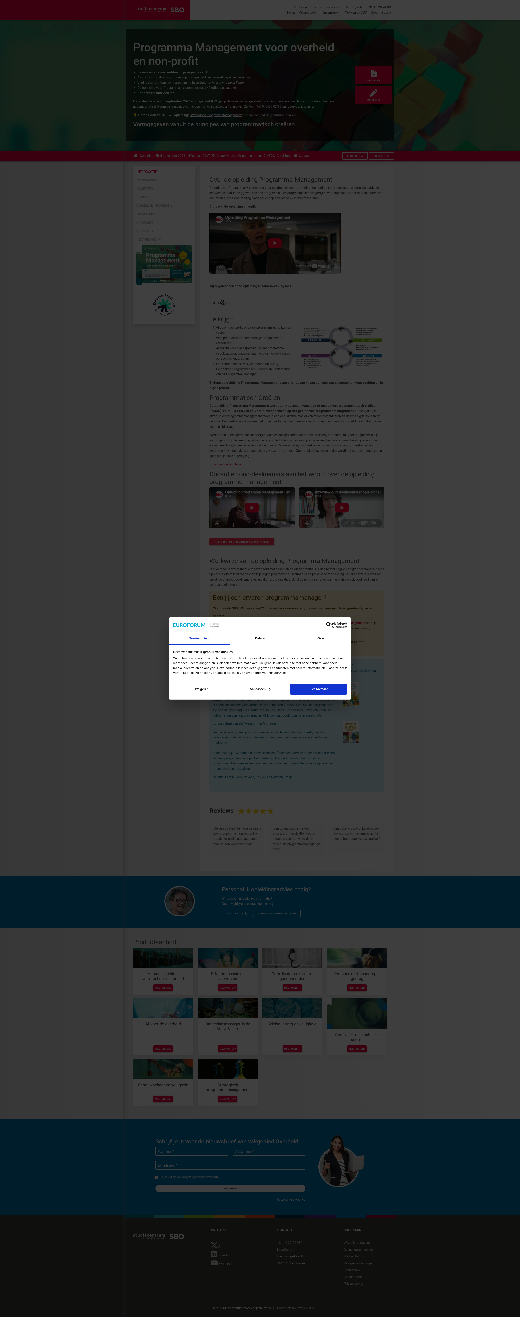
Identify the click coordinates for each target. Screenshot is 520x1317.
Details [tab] (260, 638)
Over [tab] (320, 638)
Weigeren (201, 689)
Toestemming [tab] (199, 638)
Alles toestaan (318, 689)
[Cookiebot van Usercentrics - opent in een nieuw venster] (329, 625)
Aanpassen (258, 689)
